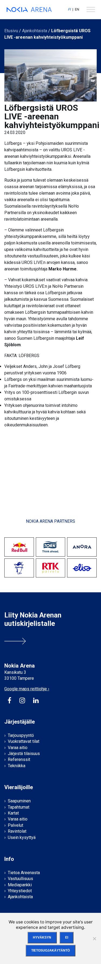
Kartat (13, 813)
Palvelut (15, 825)
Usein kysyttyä (22, 837)
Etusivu (11, 30)
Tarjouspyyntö (21, 735)
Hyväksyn (42, 937)
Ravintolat (17, 831)
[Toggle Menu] (90, 9)
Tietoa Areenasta (24, 872)
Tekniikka (16, 765)
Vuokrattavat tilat (23, 741)
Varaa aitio (17, 747)
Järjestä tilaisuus (24, 753)
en (77, 9)
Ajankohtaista (34, 30)
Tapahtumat (18, 807)
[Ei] (94, 938)
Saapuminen (19, 800)
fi (69, 9)
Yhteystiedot (20, 890)
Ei (66, 937)
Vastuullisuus (20, 878)
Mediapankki (20, 884)
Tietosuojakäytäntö (50, 950)
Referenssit (19, 759)
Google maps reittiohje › (26, 688)
